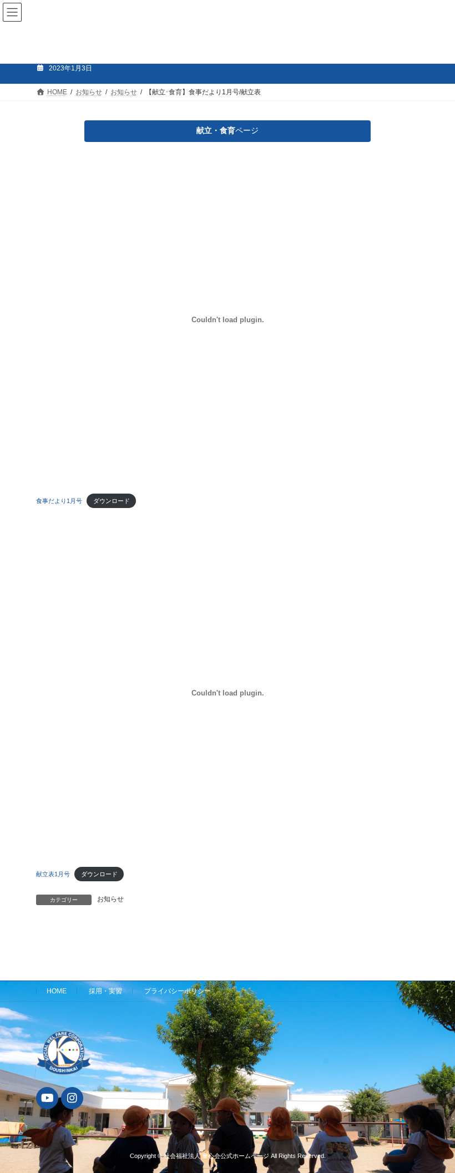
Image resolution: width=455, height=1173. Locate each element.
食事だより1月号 (59, 500)
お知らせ (110, 899)
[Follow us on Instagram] (72, 1098)
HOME (57, 991)
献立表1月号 (53, 874)
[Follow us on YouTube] (47, 1098)
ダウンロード (111, 500)
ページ (227, 130)
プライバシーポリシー (177, 991)
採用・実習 (105, 991)
